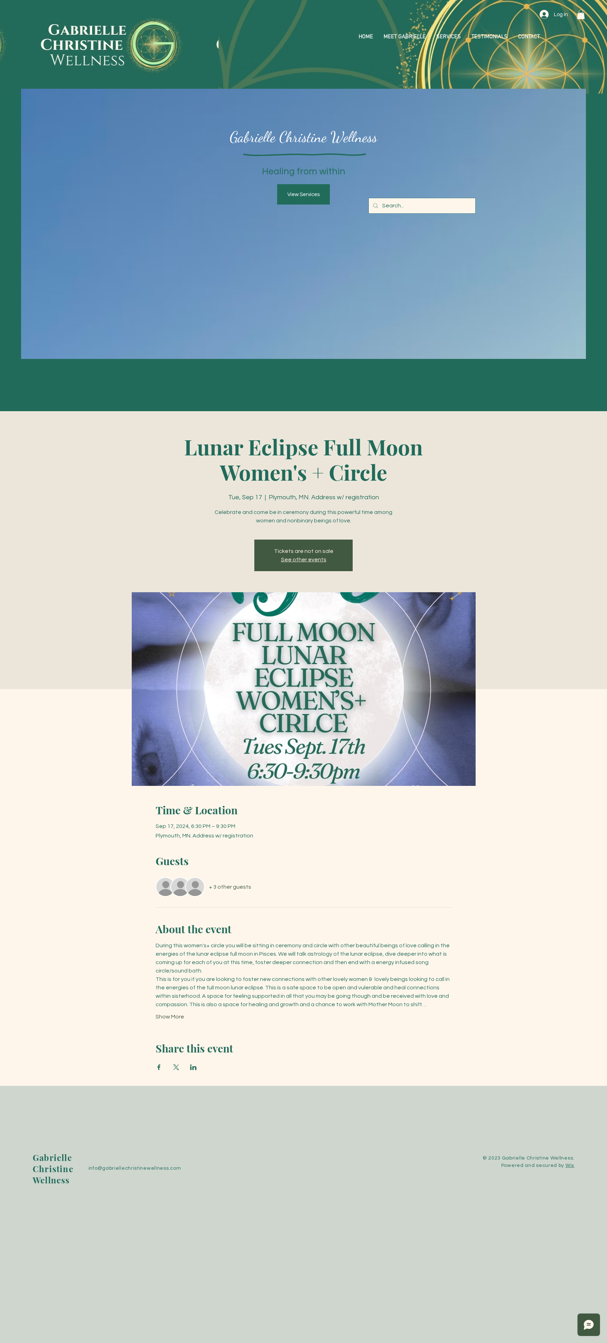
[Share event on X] (176, 1067)
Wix (570, 1165)
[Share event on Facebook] (159, 1067)
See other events (303, 559)
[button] (581, 14)
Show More (170, 1017)
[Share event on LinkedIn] (193, 1067)
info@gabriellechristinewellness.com (135, 1168)
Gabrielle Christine (53, 1163)
